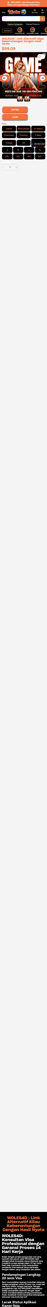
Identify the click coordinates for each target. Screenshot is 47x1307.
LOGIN (15, 117)
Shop (4, 12)
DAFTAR (15, 110)
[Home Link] (17, 12)
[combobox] (21, 18)
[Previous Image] (4, 78)
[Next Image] (42, 78)
